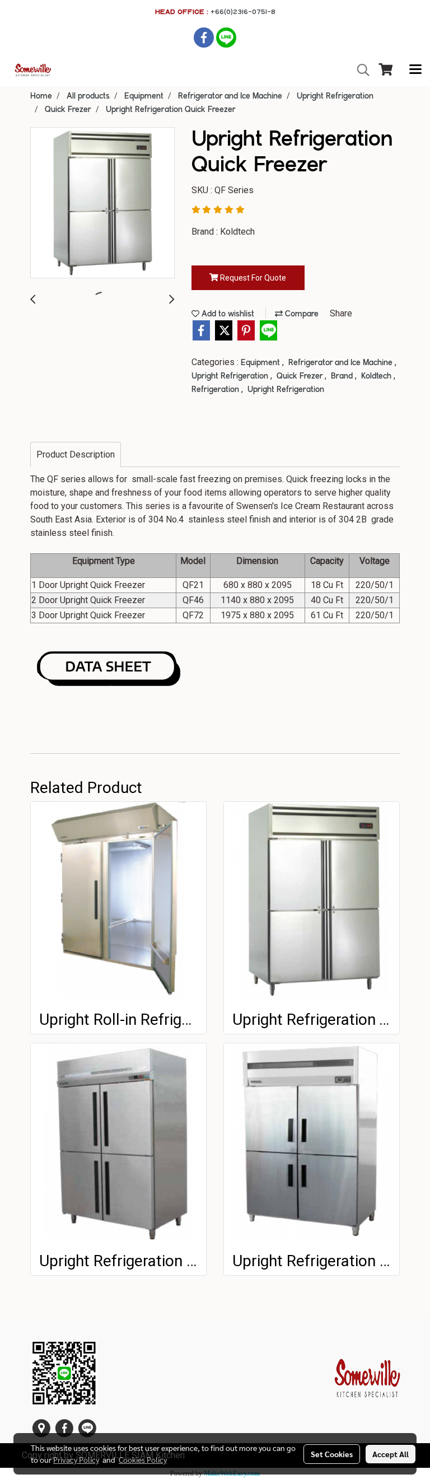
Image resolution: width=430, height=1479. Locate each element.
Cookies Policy (143, 1459)
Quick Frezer (301, 376)
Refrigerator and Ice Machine (341, 363)
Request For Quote (252, 277)
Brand (343, 376)
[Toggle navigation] (415, 70)
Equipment (261, 363)
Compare (301, 314)
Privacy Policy (76, 1459)
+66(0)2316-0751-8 (243, 11)
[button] (359, 70)
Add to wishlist (226, 314)
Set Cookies (332, 1454)
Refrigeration (216, 390)
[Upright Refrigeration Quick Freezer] (102, 203)
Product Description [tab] (75, 454)
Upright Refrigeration (230, 376)
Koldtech (377, 376)
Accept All (390, 1454)
